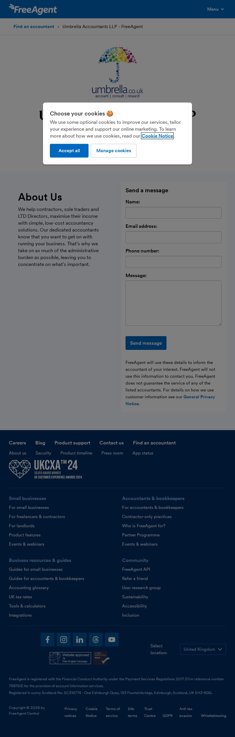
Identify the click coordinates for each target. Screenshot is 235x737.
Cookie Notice (157, 136)
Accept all (69, 150)
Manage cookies (113, 150)
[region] (117, 133)
